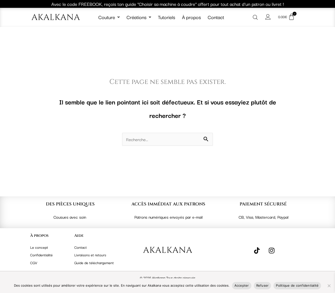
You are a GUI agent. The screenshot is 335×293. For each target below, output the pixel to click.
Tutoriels (166, 17)
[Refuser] (328, 285)
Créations (136, 17)
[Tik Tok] (256, 250)
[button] (109, 17)
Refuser (262, 285)
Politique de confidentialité (297, 285)
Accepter (241, 285)
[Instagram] (271, 250)
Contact (216, 17)
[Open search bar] (255, 17)
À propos (191, 17)
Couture (106, 17)
